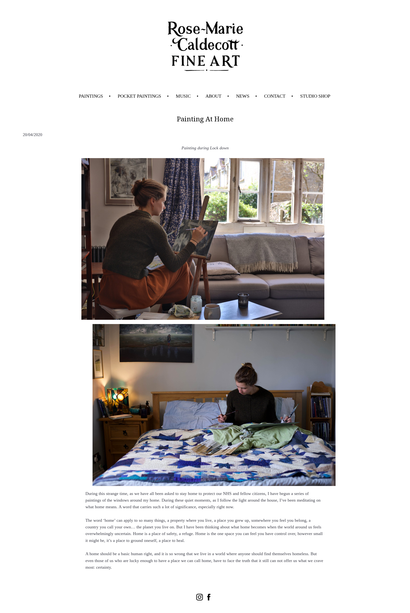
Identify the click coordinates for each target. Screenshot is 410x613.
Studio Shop (315, 96)
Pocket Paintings (139, 96)
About (213, 96)
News (242, 96)
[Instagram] (199, 597)
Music (183, 96)
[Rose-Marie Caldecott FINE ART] (205, 47)
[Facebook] (210, 597)
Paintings (91, 96)
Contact (274, 96)
